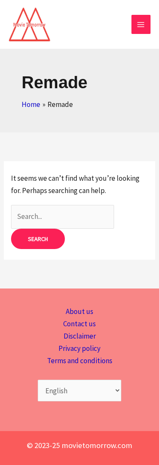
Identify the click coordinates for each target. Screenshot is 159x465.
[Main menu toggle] (141, 24)
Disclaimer (80, 336)
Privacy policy (79, 348)
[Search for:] (62, 216)
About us (79, 311)
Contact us (79, 323)
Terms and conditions (79, 360)
